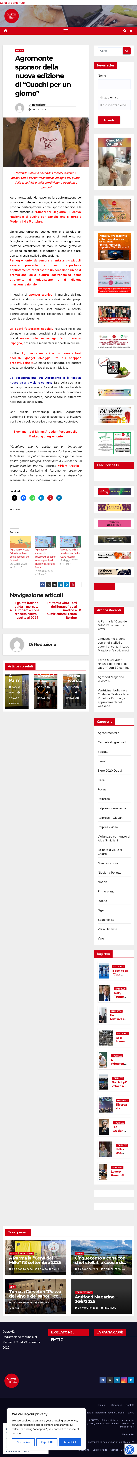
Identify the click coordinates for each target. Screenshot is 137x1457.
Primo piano (106, 891)
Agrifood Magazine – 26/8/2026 (96, 1299)
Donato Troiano (14, 701)
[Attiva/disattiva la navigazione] (65, 30)
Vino (101, 938)
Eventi (102, 761)
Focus (19, 50)
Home (101, 1404)
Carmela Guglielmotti (112, 742)
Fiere (101, 780)
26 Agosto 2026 (23, 1269)
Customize (23, 1442)
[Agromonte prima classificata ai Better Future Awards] (70, 542)
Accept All (70, 1442)
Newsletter (128, 1434)
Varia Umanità (107, 929)
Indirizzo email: (108, 97)
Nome (102, 75)
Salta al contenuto (12, 2)
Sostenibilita (106, 919)
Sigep (101, 910)
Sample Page (100, 1449)
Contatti (130, 1404)
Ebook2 (103, 751)
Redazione (39, 104)
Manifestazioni (108, 863)
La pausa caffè (110, 1332)
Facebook (104, 586)
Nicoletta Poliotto (110, 872)
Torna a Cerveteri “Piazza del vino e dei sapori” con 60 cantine (113, 663)
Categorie (116, 1404)
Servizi (114, 1449)
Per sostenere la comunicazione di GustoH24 (109, 1441)
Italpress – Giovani (110, 817)
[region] (46, 1429)
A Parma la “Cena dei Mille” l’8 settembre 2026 (112, 625)
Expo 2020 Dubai (110, 770)
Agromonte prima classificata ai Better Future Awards (70, 553)
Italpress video (108, 827)
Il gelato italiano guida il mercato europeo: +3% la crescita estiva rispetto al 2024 (27, 610)
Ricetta (102, 901)
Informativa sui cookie (17, 1451)
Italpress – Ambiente (112, 808)
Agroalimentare (108, 733)
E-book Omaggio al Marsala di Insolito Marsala (99, 1412)
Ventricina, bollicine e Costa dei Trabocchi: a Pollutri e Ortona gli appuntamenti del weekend (113, 698)
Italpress (104, 799)
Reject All (47, 1442)
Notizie (102, 882)
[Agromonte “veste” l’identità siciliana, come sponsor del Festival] (20, 542)
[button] (124, 31)
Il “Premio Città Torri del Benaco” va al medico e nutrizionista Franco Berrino (62, 610)
